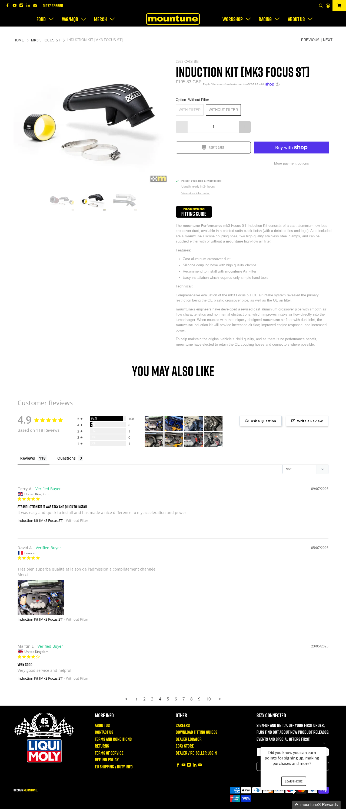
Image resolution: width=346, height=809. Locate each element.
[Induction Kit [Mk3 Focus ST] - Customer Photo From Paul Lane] (174, 439)
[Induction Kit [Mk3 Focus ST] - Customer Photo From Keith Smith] (174, 423)
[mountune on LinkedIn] (29, 6)
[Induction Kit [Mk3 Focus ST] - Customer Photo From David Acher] (154, 423)
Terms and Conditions (113, 739)
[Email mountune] (36, 6)
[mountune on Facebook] (8, 6)
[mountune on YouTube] (15, 6)
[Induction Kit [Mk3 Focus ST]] (92, 122)
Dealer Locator (189, 739)
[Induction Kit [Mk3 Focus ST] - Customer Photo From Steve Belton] (213, 423)
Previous (310, 40)
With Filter (190, 110)
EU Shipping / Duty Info (114, 766)
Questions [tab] (66, 458)
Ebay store (185, 746)
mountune (30, 790)
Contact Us (104, 732)
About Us (102, 725)
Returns (102, 746)
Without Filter (223, 110)
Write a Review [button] (310, 420)
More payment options (291, 163)
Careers (183, 725)
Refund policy (107, 759)
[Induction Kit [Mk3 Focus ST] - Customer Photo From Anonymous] (154, 439)
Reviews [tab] (27, 458)
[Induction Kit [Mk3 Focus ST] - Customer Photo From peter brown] (193, 439)
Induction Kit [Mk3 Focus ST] (40, 520)
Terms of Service (109, 753)
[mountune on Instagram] (22, 6)
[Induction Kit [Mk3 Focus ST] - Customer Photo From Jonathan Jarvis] (213, 439)
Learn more (293, 781)
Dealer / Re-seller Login (196, 753)
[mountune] (173, 19)
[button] (300, 805)
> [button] (220, 699)
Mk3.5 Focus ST (45, 40)
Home (19, 40)
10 (208, 699)
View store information (195, 193)
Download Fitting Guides (196, 732)
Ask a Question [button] (263, 420)
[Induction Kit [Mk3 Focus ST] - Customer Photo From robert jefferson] (193, 423)
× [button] (324, 743)
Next (327, 40)
